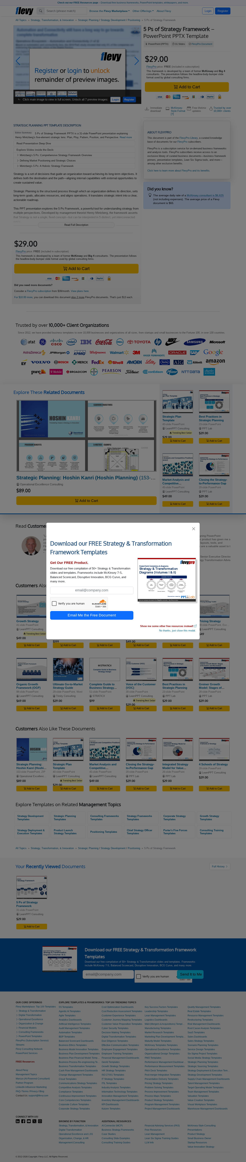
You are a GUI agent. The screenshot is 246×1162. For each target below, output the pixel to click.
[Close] (194, 529)
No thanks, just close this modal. (177, 630)
